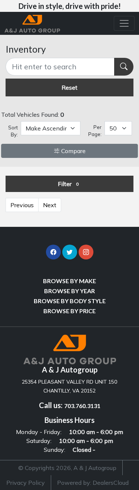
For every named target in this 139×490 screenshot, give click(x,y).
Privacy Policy (25, 482)
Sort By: (13, 131)
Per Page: (94, 131)
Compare (73, 151)
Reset (69, 87)
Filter (68, 184)
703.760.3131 (82, 405)
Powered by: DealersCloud (93, 482)
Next (49, 205)
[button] (53, 252)
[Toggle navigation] (124, 23)
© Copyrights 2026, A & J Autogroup (67, 467)
